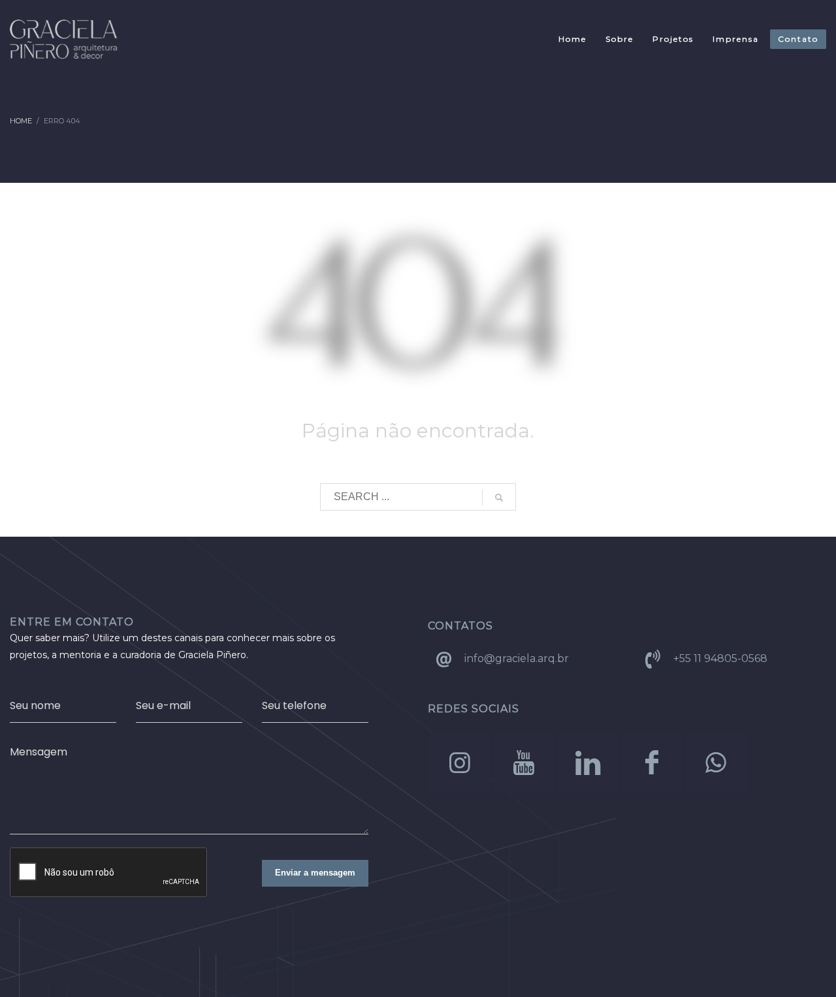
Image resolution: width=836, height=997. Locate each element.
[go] (499, 497)
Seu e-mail (163, 705)
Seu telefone (294, 705)
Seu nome (35, 705)
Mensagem (38, 751)
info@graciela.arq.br (516, 658)
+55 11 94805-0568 (720, 658)
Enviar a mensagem (315, 873)
